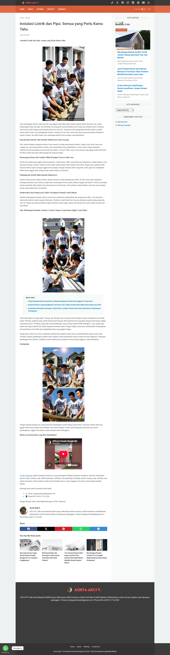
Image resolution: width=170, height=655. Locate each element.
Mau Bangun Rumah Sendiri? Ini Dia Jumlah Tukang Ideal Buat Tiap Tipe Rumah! (132, 55)
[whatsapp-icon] (148, 2)
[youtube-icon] (143, 2)
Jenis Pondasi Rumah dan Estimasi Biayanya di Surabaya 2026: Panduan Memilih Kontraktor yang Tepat (132, 71)
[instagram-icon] (127, 2)
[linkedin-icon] (133, 2)
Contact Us (96, 647)
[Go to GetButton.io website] (5, 652)
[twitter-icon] (117, 2)
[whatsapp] (81, 529)
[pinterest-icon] (138, 2)
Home (22, 9)
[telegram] (98, 529)
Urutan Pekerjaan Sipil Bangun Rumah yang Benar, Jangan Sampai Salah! (132, 88)
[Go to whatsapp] (5, 648)
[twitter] (46, 529)
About (30, 9)
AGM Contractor (26, 475)
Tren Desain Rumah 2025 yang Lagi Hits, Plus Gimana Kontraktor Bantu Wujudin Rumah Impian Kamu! (73, 558)
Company (62, 9)
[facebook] (28, 529)
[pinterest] (63, 529)
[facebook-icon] (122, 2)
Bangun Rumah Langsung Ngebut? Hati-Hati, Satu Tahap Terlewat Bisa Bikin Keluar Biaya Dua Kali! (64, 305)
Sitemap (40, 9)
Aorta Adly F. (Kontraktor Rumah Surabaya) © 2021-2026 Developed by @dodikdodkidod (85, 651)
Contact (50, 9)
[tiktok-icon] (112, 2)
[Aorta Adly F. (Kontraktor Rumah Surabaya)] (32, 2)
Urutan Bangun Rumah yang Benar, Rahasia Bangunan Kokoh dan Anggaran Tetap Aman (60, 301)
